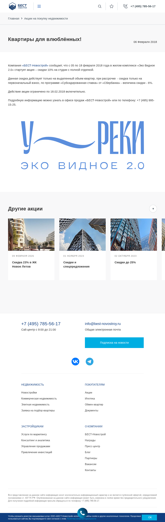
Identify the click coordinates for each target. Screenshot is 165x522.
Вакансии (90, 464)
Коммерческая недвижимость (39, 398)
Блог (88, 452)
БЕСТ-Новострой (95, 434)
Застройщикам (32, 426)
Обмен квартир (94, 404)
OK (150, 517)
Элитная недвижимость (35, 404)
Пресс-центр (92, 446)
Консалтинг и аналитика (35, 440)
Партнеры (91, 458)
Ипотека (90, 398)
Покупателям (95, 384)
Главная (13, 18)
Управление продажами (35, 446)
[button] (140, 209)
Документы (91, 410)
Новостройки (29, 392)
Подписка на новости (114, 342)
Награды (90, 440)
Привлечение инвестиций (36, 452)
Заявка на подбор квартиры (38, 410)
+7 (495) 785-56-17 (41, 323)
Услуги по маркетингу (34, 434)
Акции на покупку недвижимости (46, 18)
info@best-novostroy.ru (103, 324)
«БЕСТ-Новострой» (35, 65)
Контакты (90, 470)
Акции (88, 392)
